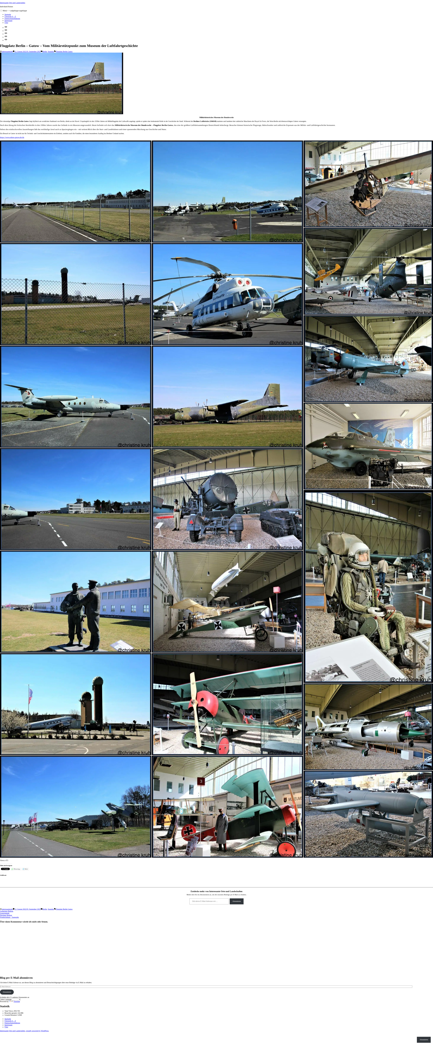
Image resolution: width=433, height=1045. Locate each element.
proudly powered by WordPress (37, 1031)
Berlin (45, 51)
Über (6, 23)
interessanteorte (7, 51)
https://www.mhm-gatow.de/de (12, 137)
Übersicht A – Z (10, 16)
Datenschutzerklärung (12, 19)
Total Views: (9, 1011)
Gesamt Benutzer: (11, 1015)
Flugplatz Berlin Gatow (64, 51)
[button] (1, 10)
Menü (15, 11)
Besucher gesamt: (11, 1013)
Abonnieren (236, 901)
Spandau (51, 51)
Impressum (8, 21)
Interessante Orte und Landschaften (12, 3)
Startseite (8, 14)
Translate (17, 1001)
